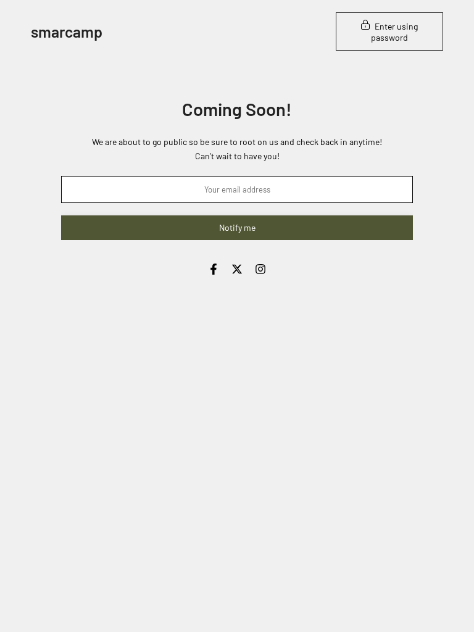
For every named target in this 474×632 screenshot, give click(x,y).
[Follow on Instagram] (260, 269)
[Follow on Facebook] (213, 269)
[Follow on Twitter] (237, 269)
